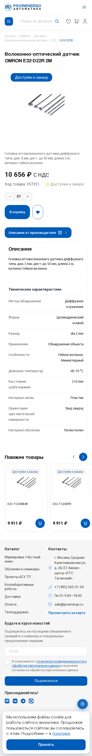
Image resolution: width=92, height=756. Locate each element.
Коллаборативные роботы (19, 587)
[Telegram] (23, 701)
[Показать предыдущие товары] (74, 457)
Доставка (13, 596)
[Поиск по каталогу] (39, 21)
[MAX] (31, 701)
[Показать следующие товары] (83, 457)
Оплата (11, 604)
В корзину (17, 212)
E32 (53, 40)
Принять (46, 745)
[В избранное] (37, 212)
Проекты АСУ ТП (18, 577)
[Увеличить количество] (27, 197)
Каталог (10, 36)
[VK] (15, 701)
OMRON (25, 36)
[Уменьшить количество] (10, 197)
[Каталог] (9, 21)
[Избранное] (68, 21)
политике (61, 734)
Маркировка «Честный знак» (22, 559)
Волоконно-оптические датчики (26, 40)
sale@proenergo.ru (68, 604)
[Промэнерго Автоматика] (23, 7)
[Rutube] (7, 701)
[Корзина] (76, 21)
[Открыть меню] (84, 7)
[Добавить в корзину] (40, 523)
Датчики (39, 36)
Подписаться (46, 681)
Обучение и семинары (22, 569)
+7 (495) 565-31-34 (69, 587)
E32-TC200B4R (18, 504)
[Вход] (85, 21)
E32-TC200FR (62, 504)
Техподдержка (16, 612)
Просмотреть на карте (66, 613)
